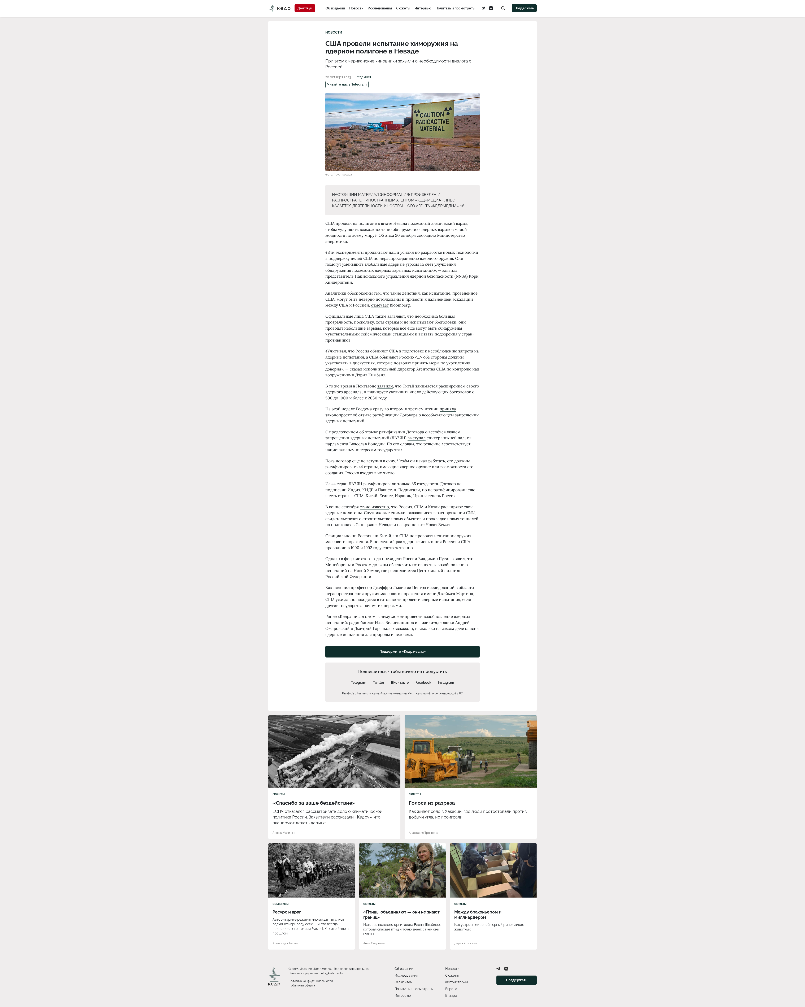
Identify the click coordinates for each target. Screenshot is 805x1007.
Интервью (422, 8)
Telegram (358, 683)
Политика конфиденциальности (310, 981)
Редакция (363, 77)
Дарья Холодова (465, 943)
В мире (451, 996)
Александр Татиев (285, 943)
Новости (356, 8)
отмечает (380, 305)
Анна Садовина (374, 943)
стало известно (374, 506)
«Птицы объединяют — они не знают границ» (401, 915)
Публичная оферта (301, 985)
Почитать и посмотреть (454, 8)
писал (358, 616)
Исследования (380, 8)
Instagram (446, 683)
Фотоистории (456, 982)
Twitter (378, 683)
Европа (451, 989)
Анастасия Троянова (423, 832)
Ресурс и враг (287, 912)
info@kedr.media (332, 973)
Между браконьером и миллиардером (477, 915)
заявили (385, 386)
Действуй (304, 8)
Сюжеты (403, 8)
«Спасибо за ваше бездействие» (314, 803)
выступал (417, 437)
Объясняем (280, 904)
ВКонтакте (400, 683)
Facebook (423, 683)
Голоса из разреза (432, 803)
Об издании (335, 8)
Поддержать (524, 8)
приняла (448, 408)
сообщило (426, 235)
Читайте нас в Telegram (347, 84)
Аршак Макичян (284, 832)
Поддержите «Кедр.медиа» (402, 652)
